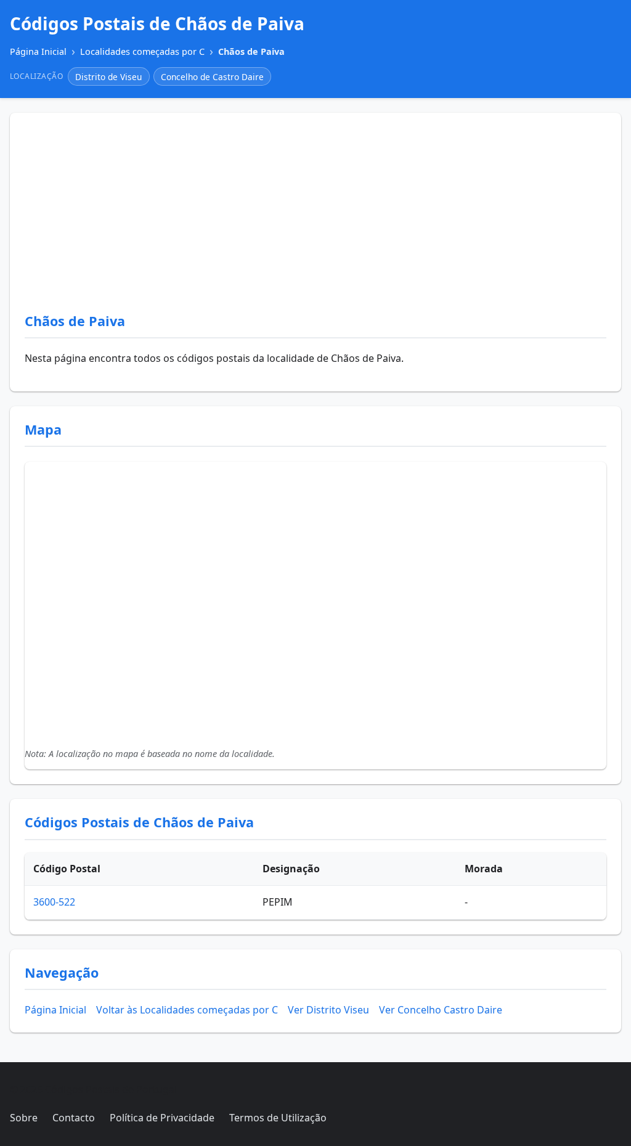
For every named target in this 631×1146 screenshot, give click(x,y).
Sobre (24, 1117)
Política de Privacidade (162, 1117)
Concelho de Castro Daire (212, 77)
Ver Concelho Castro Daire (440, 1010)
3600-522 (54, 902)
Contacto (73, 1117)
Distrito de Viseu (108, 77)
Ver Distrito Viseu (328, 1010)
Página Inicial (55, 1010)
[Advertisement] (315, 220)
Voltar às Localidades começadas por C (187, 1010)
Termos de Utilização (278, 1117)
